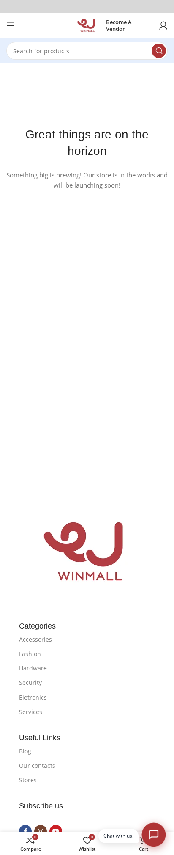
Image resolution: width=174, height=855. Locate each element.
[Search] (159, 51)
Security (30, 682)
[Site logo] (87, 24)
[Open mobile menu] (10, 25)
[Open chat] (153, 834)
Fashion (30, 654)
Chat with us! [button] (118, 835)
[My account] (163, 25)
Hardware (33, 668)
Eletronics (33, 697)
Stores (28, 780)
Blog (25, 751)
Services (30, 712)
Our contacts (37, 765)
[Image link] (87, 550)
